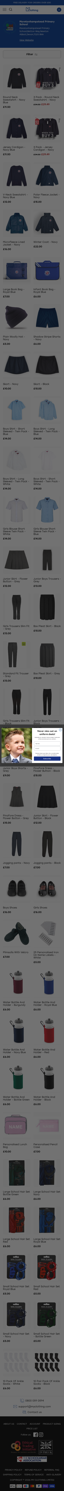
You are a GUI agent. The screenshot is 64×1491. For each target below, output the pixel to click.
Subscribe (47, 759)
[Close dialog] (60, 730)
